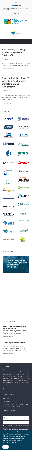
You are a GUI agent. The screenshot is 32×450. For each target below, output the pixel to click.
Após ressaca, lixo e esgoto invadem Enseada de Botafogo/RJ (15, 52)
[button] (16, 2)
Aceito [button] (5, 447)
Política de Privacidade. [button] (9, 442)
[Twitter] (14, 5)
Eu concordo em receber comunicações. (16, 426)
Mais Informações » (8, 336)
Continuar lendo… (8, 389)
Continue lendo (8, 69)
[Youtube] (18, 5)
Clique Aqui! (6, 398)
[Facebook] (12, 5)
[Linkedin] (20, 5)
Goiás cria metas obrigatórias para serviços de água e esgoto (15, 9)
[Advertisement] (16, 299)
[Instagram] (16, 5)
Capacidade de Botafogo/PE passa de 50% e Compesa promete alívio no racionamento (15, 82)
